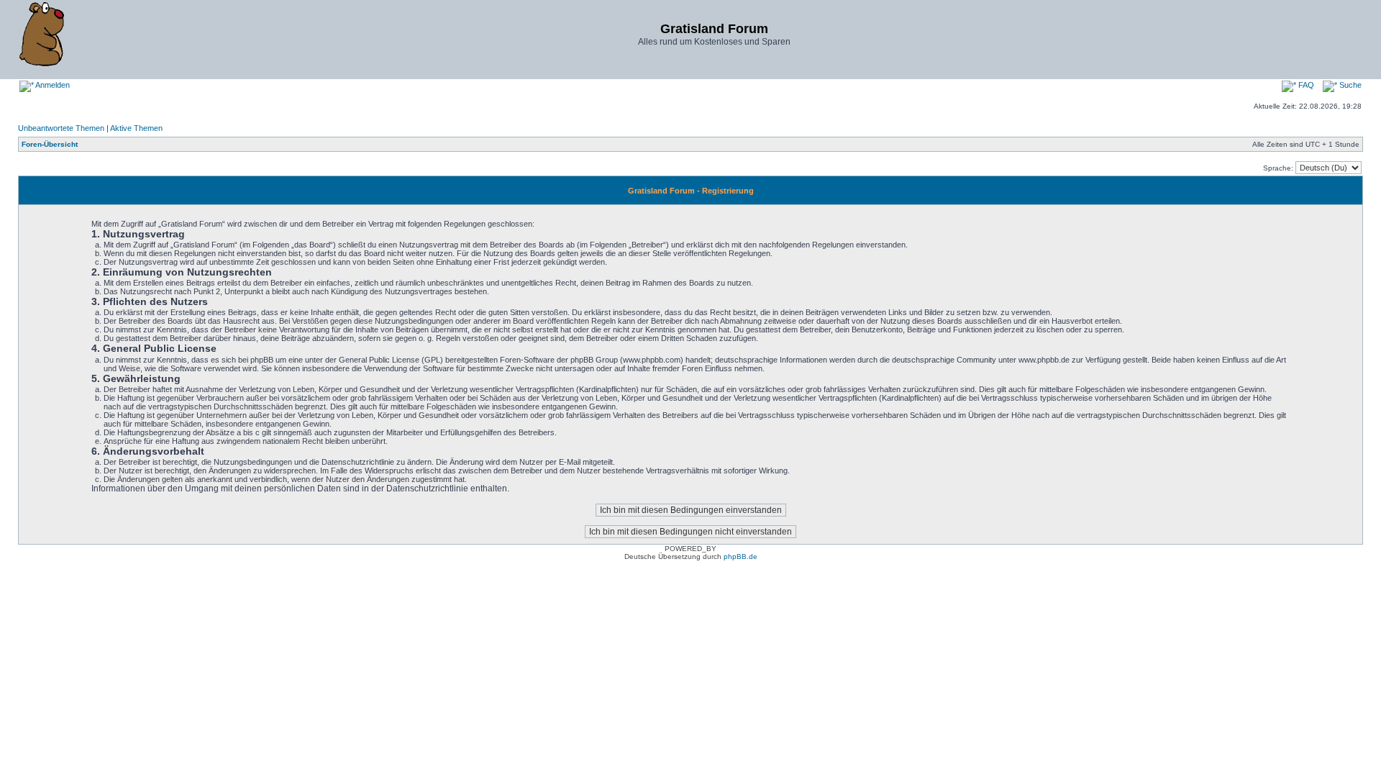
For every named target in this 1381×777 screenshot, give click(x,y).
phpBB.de (740, 556)
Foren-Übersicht (50, 144)
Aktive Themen (136, 128)
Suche (1349, 85)
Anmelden (52, 85)
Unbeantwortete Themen (61, 128)
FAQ (1305, 85)
